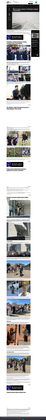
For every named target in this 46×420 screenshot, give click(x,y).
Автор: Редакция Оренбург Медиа (9, 19)
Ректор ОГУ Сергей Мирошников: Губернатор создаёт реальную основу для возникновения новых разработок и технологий (35, 43)
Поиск (30, 3)
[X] (29, 126)
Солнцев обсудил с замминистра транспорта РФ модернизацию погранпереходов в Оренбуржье (35, 40)
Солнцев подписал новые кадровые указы (16, 392)
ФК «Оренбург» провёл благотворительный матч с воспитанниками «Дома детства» (18, 107)
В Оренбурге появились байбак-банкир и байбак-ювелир (17, 198)
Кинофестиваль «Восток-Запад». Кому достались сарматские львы (35, 46)
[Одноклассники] (9, 14)
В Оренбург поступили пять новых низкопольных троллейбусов (35, 44)
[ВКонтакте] (9, 13)
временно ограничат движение (21, 192)
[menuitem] (8, 5)
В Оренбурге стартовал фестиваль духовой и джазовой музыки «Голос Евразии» (17, 42)
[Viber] (30, 126)
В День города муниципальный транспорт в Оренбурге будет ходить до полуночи (16, 169)
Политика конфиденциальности (24, 418)
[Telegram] (9, 15)
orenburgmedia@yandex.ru (16, 2)
